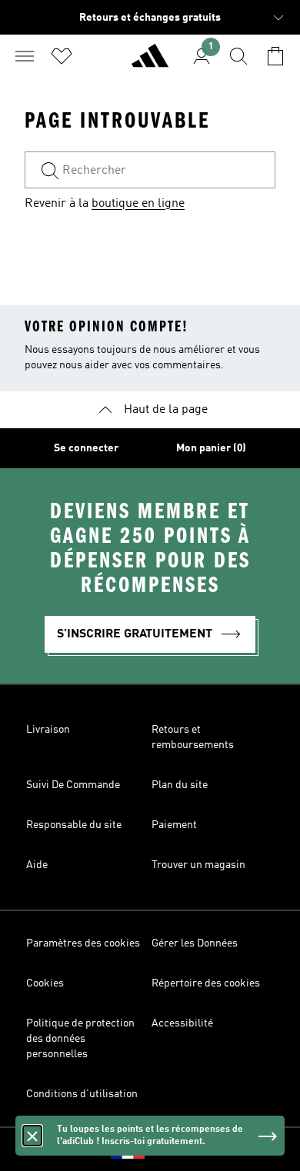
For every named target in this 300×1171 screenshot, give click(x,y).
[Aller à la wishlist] (61, 56)
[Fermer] (32, 1136)
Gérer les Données (195, 943)
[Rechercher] (238, 56)
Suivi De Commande (73, 785)
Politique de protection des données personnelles (80, 1039)
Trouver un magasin (198, 865)
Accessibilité (182, 1023)
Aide (37, 865)
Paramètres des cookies (83, 943)
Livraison (48, 729)
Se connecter (86, 448)
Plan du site (180, 785)
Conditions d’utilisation (82, 1094)
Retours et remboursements (193, 737)
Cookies (45, 983)
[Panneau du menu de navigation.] (24, 56)
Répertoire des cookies (206, 983)
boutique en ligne (138, 204)
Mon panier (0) (211, 448)
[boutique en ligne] (150, 62)
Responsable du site (74, 825)
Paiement (174, 825)
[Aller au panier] (275, 56)
